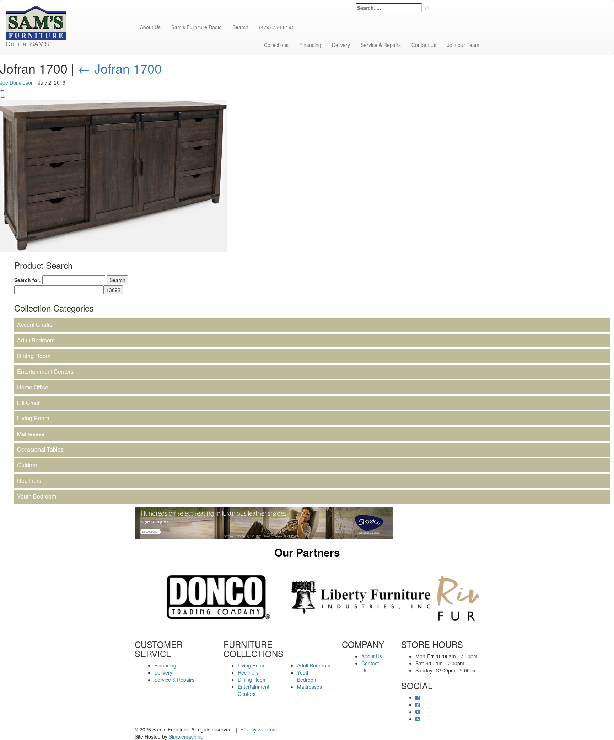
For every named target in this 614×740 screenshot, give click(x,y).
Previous (129, 597)
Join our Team (463, 44)
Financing (310, 44)
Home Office (32, 387)
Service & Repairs (381, 44)
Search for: (27, 279)
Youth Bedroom (36, 496)
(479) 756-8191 (276, 27)
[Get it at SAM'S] (35, 9)
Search (240, 27)
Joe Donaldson (17, 82)
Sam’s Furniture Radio (196, 27)
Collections (276, 44)
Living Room (33, 418)
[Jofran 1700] (113, 175)
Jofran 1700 (120, 68)
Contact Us (423, 44)
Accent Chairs (35, 324)
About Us (150, 27)
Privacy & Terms (258, 729)
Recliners (29, 481)
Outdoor (27, 465)
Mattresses (30, 434)
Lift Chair (28, 403)
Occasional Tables (40, 449)
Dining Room (33, 356)
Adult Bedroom (36, 340)
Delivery (341, 44)
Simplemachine (186, 736)
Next (484, 597)
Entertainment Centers (45, 371)
